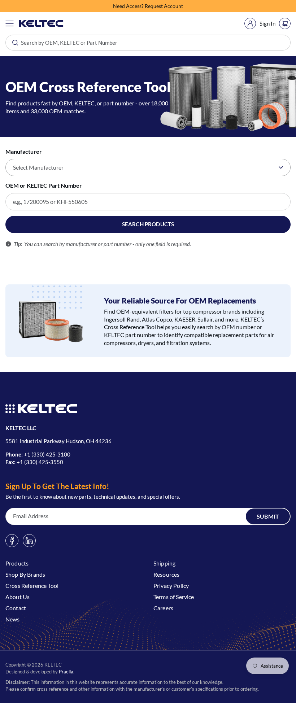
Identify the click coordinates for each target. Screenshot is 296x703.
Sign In (267, 23)
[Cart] (285, 23)
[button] (9, 23)
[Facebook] (11, 540)
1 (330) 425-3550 (41, 462)
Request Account (164, 6)
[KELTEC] (41, 23)
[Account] (250, 23)
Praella (66, 671)
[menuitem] (250, 23)
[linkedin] (29, 540)
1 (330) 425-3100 (48, 454)
